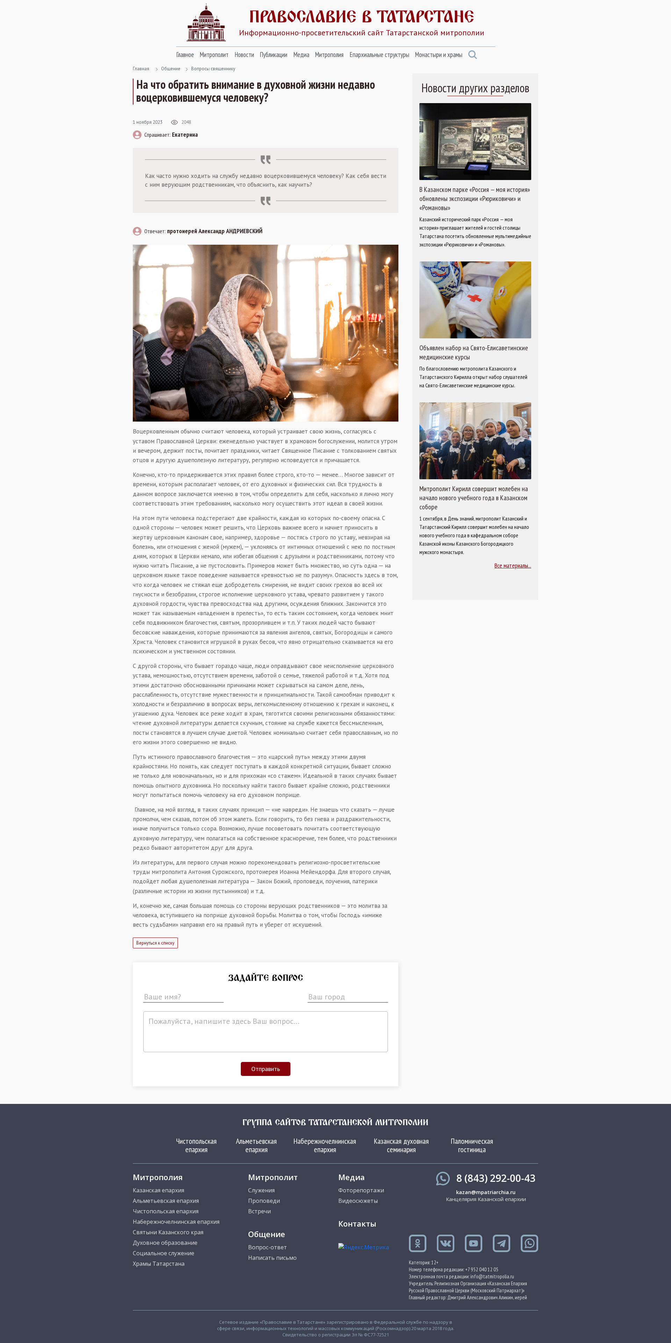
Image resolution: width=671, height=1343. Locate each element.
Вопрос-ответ (267, 1247)
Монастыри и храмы (438, 54)
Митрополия (329, 54)
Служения (261, 1190)
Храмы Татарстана (159, 1263)
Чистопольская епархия (196, 1145)
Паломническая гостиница (472, 1145)
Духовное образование (165, 1242)
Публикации (273, 54)
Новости (244, 54)
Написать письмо (272, 1257)
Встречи (259, 1211)
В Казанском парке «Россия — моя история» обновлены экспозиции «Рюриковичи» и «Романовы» (474, 198)
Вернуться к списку (155, 943)
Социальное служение (163, 1253)
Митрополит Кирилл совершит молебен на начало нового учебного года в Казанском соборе (473, 497)
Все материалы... (513, 565)
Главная (141, 69)
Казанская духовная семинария (401, 1145)
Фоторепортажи (361, 1190)
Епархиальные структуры (379, 54)
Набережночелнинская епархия (325, 1145)
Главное (185, 54)
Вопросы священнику (213, 69)
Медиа (301, 54)
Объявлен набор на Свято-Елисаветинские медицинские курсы (473, 352)
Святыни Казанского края (168, 1232)
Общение (170, 69)
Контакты (357, 1223)
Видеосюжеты (358, 1200)
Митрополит (214, 54)
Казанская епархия (158, 1190)
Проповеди (264, 1200)
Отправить (265, 1069)
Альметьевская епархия (256, 1145)
